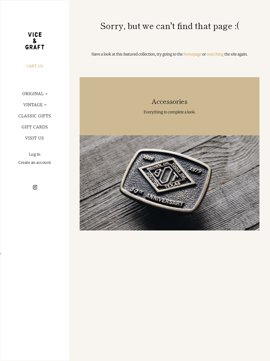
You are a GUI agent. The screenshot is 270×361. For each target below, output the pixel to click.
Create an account (34, 162)
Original (33, 93)
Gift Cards (35, 126)
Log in (35, 154)
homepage (192, 54)
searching (215, 54)
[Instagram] (34, 187)
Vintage (33, 104)
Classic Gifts (34, 115)
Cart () (35, 66)
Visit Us (34, 138)
